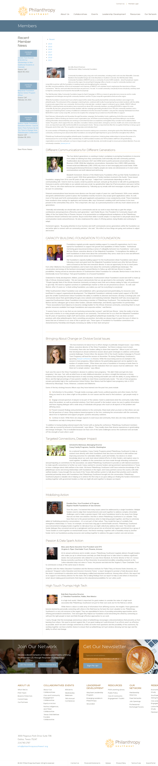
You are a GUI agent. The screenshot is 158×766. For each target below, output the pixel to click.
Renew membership (48, 665)
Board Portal (150, 763)
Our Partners (23, 702)
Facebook (101, 4)
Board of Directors (25, 696)
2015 (50, 47)
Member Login (133, 4)
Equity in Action (50, 703)
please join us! (65, 143)
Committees (23, 699)
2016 (50, 49)
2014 (50, 44)
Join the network (26, 665)
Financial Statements (92, 763)
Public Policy (113, 693)
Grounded (91, 704)
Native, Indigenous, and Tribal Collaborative (51, 709)
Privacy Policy (121, 763)
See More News (25, 149)
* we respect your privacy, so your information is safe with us (101, 659)
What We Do (23, 690)
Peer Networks (135, 698)
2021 (50, 60)
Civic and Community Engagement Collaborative (52, 697)
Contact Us (120, 4)
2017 (50, 52)
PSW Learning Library (116, 690)
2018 (50, 55)
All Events (69, 690)
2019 (50, 57)
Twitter (105, 4)
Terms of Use (136, 763)
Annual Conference (84, 359)
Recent (52, 39)
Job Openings (135, 701)
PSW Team (22, 693)
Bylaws (108, 763)
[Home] (36, 16)
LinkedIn (108, 4)
